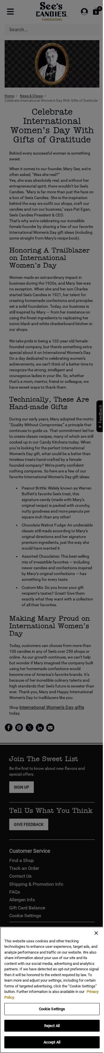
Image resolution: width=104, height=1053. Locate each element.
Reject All (52, 1026)
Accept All (52, 1042)
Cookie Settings (52, 1009)
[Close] (96, 933)
